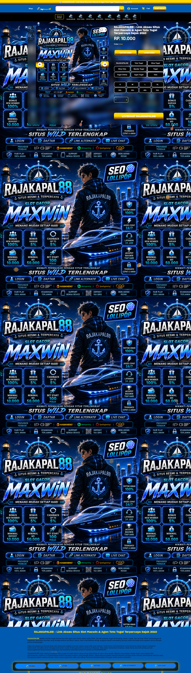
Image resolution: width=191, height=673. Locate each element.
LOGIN (64, 666)
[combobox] (87, 8)
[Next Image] (105, 64)
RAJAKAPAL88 (33, 638)
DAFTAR (97, 666)
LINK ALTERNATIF (129, 666)
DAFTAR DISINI (125, 53)
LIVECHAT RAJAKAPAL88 (139, 116)
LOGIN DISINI (149, 53)
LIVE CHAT (162, 666)
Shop (31, 8)
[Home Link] (44, 9)
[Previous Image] (40, 64)
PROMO (32, 666)
